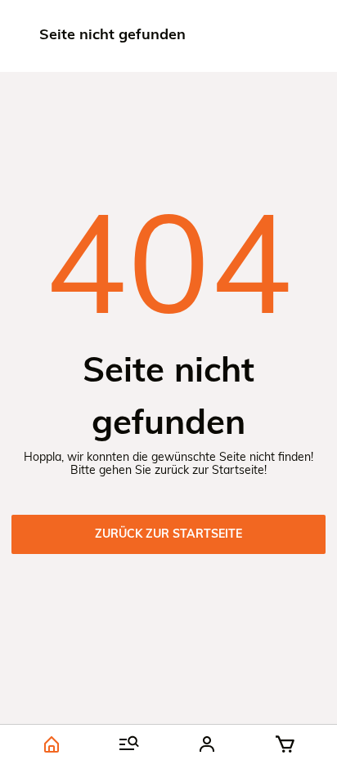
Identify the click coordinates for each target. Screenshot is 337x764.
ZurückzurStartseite (168, 535)
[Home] (52, 744)
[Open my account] (207, 744)
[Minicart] (284, 744)
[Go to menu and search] (129, 744)
